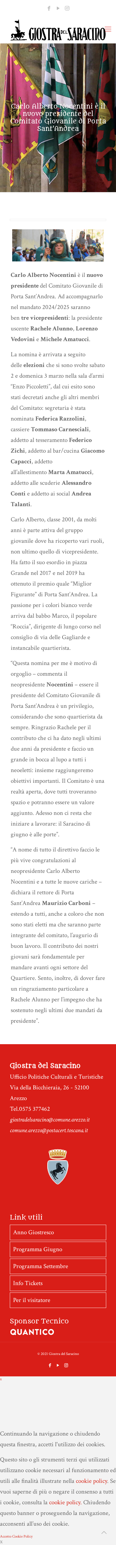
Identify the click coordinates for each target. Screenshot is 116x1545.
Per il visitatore (31, 1300)
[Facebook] (49, 8)
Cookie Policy (22, 1536)
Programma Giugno (37, 1249)
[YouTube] (58, 8)
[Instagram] (67, 8)
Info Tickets (28, 1283)
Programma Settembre (40, 1266)
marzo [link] (56, 376)
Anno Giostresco (33, 1232)
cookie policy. (65, 1502)
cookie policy (91, 1481)
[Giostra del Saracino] (58, 30)
